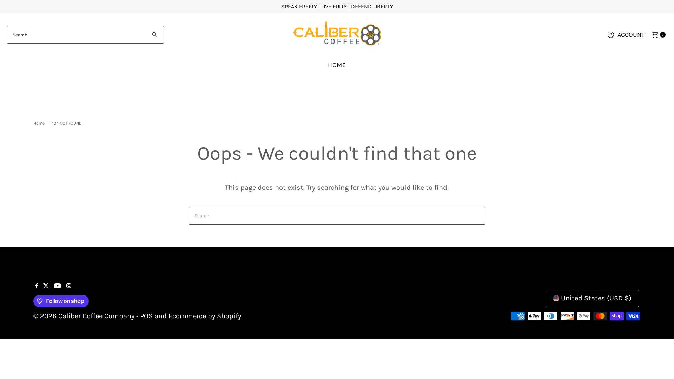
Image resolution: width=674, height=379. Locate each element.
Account (631, 35)
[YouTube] (57, 286)
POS (146, 316)
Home (337, 65)
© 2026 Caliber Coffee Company (83, 316)
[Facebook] (36, 286)
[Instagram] (68, 286)
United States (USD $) (596, 298)
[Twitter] (46, 286)
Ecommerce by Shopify (204, 316)
